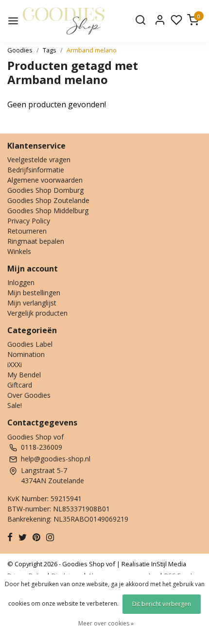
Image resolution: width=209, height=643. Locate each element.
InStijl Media (168, 563)
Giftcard (19, 384)
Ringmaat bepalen (35, 241)
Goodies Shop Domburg (45, 190)
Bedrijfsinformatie (35, 169)
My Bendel (24, 374)
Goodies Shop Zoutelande (48, 200)
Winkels (19, 251)
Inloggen (21, 282)
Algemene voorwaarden (45, 180)
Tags (49, 50)
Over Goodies (29, 395)
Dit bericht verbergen (161, 604)
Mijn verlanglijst (31, 302)
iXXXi (14, 364)
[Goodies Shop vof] (63, 20)
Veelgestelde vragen (38, 159)
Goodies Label (29, 344)
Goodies (20, 50)
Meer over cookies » (106, 623)
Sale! (14, 405)
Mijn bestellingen (33, 292)
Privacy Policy (28, 220)
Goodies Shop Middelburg (47, 210)
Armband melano (92, 50)
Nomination (26, 354)
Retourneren (27, 231)
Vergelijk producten (37, 313)
